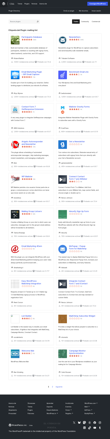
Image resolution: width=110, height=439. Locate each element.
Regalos (69, 413)
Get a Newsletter (77, 141)
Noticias (11, 407)
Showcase (31, 403)
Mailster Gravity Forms (79, 107)
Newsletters (74, 37)
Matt (87, 407)
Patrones (31, 413)
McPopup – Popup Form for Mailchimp (77, 247)
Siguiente (59, 387)
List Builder (27, 316)
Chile (31, 425)
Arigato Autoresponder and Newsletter (32, 142)
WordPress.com (91, 403)
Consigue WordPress (97, 4)
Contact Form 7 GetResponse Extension (33, 108)
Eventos (68, 407)
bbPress (88, 410)
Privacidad (12, 413)
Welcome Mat (28, 351)
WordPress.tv (52, 413)
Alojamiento (13, 410)
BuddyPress (90, 413)
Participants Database (32, 37)
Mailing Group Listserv (32, 211)
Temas (30, 407)
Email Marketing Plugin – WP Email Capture (32, 73)
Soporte (50, 407)
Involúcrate (69, 403)
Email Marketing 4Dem (32, 246)
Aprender (50, 403)
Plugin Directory (14, 11)
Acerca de (12, 403)
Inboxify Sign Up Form (79, 211)
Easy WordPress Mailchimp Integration (31, 282)
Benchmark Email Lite (79, 72)
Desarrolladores (52, 410)
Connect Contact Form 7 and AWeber (78, 177)
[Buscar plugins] (38, 21)
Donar (69, 410)
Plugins (30, 410)
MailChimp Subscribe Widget (82, 316)
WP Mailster (27, 176)
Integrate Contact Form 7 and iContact (78, 282)
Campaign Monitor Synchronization (77, 352)
